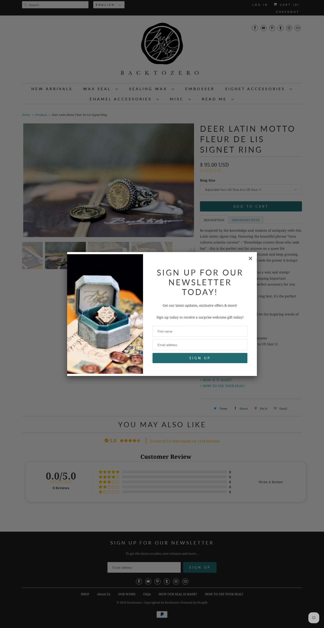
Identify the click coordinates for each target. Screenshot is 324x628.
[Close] (250, 258)
